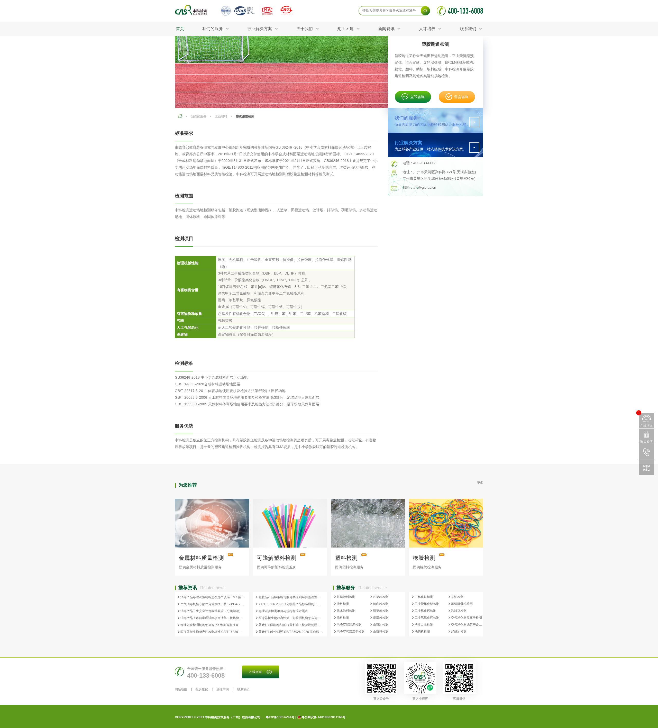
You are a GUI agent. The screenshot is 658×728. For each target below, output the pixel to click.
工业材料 (221, 116)
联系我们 (243, 689)
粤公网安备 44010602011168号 (323, 717)
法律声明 (222, 689)
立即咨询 (417, 97)
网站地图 (181, 689)
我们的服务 (198, 116)
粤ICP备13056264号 (280, 717)
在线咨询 (255, 672)
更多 (480, 483)
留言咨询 (461, 97)
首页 (180, 28)
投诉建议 (202, 689)
